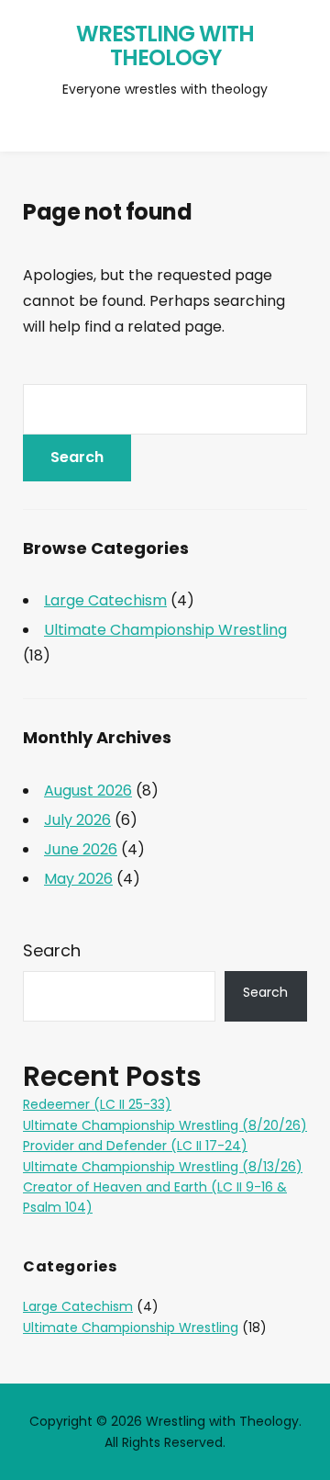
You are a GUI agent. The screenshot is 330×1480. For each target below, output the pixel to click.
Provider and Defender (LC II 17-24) (135, 1145)
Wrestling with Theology (165, 45)
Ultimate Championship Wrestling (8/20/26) (165, 1125)
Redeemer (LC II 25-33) (97, 1104)
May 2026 (78, 878)
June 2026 (80, 849)
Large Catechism (105, 600)
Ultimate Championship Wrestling (165, 629)
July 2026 (77, 819)
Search (52, 950)
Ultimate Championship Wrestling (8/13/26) (162, 1167)
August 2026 (88, 790)
